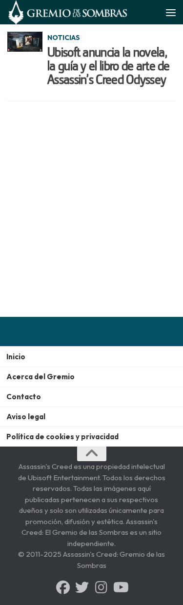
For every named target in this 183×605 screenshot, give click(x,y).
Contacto (23, 396)
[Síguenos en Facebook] (63, 587)
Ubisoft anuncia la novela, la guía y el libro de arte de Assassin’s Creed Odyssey (108, 65)
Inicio (15, 356)
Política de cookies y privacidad (62, 436)
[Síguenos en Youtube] (120, 587)
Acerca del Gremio (40, 376)
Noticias (63, 37)
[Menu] (171, 12)
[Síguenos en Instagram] (101, 587)
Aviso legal (25, 416)
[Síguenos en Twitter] (82, 587)
